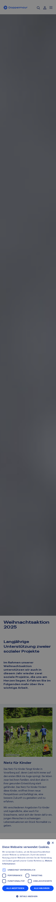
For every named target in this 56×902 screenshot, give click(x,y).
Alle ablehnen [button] (41, 888)
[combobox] (48, 842)
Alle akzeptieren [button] (15, 888)
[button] (28, 896)
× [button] (53, 843)
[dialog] (28, 870)
